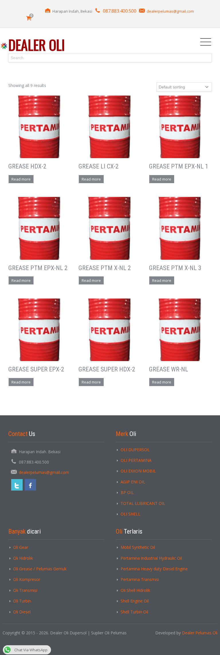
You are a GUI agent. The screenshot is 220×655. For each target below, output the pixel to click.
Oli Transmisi (25, 590)
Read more (21, 179)
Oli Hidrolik (23, 558)
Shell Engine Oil (135, 601)
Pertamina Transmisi (140, 579)
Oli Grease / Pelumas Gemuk (39, 568)
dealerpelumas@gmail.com (170, 11)
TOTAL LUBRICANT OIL (143, 503)
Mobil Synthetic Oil (138, 547)
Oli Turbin (22, 601)
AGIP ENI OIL (133, 482)
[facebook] (30, 485)
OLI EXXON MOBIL (138, 471)
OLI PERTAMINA (136, 460)
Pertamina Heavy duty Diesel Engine (154, 568)
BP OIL (127, 492)
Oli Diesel (22, 612)
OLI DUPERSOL (135, 449)
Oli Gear (20, 547)
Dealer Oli (36, 44)
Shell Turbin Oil (134, 612)
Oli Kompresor (26, 579)
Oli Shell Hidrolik (135, 590)
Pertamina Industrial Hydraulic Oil (151, 558)
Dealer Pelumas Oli (199, 632)
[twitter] (17, 485)
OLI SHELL (130, 514)
